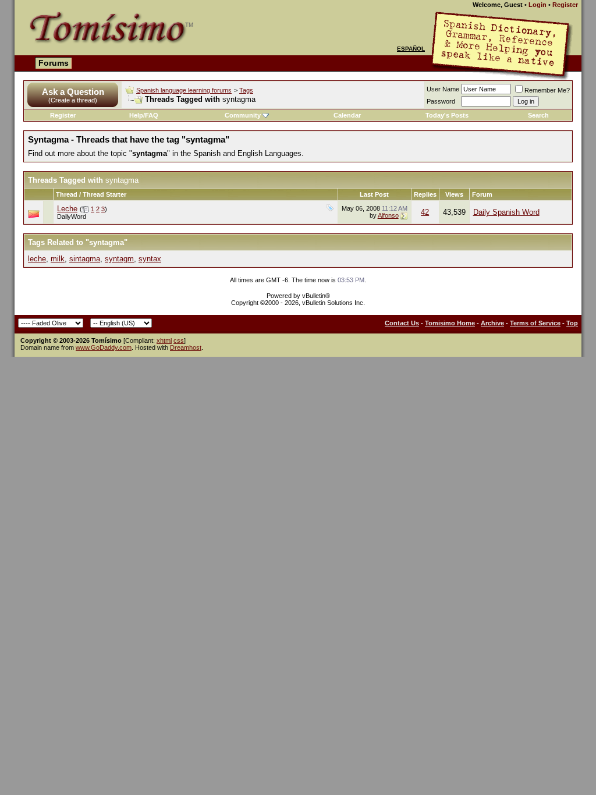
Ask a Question (73, 92)
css (178, 340)
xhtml (164, 340)
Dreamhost (185, 347)
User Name (443, 89)
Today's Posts (447, 115)
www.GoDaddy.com (104, 347)
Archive (492, 323)
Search (538, 115)
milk (58, 258)
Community (243, 115)
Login (537, 4)
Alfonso (388, 215)
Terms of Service (535, 323)
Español (411, 48)
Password (441, 101)
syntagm (119, 258)
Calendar (347, 115)
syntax (150, 258)
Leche (67, 208)
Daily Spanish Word (506, 212)
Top (572, 323)
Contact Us (402, 323)
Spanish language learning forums (184, 90)
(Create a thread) (72, 100)
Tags (246, 90)
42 (425, 212)
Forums (53, 63)
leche (37, 258)
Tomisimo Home (450, 323)
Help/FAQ (143, 115)
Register (565, 4)
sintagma (84, 258)
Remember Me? (547, 90)
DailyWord (71, 216)
